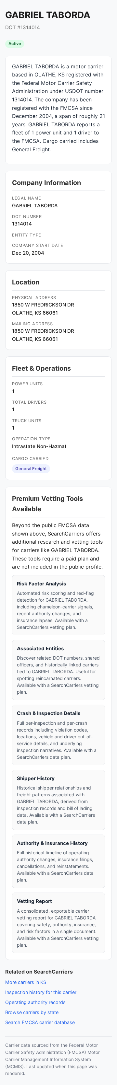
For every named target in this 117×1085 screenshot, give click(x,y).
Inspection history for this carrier (40, 992)
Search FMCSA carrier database (40, 1022)
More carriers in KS (25, 982)
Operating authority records (35, 1002)
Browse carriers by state (31, 1012)
